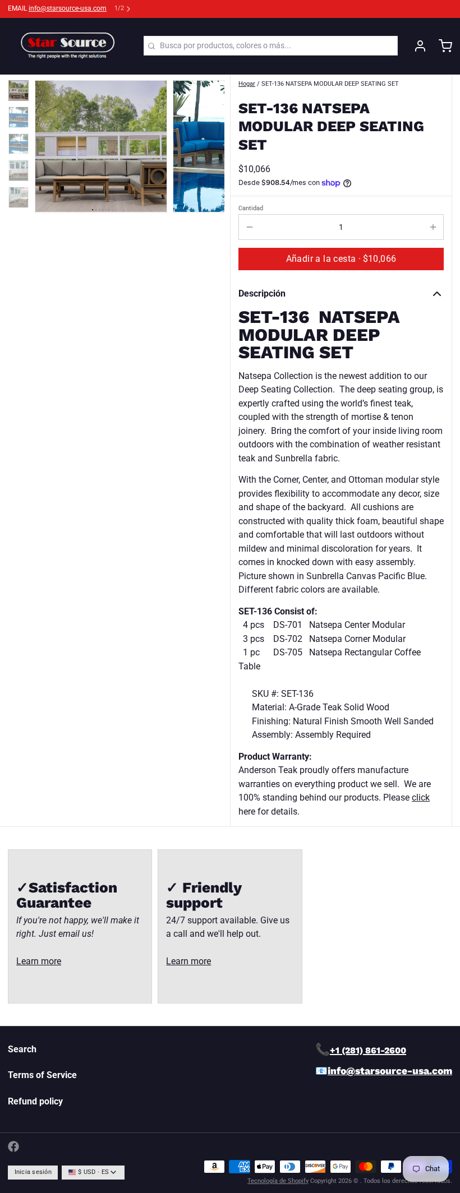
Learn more (38, 961)
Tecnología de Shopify (278, 1181)
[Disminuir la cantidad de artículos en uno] (249, 227)
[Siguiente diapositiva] (208, 144)
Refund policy (35, 1101)
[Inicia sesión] (416, 46)
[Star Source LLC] (70, 46)
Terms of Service (42, 1075)
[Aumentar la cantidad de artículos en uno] (432, 227)
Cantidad (250, 208)
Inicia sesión (33, 1172)
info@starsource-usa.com (68, 8)
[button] (341, 259)
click (421, 797)
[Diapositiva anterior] (51, 144)
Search (22, 1049)
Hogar (246, 83)
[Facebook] (13, 1146)
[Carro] (441, 46)
